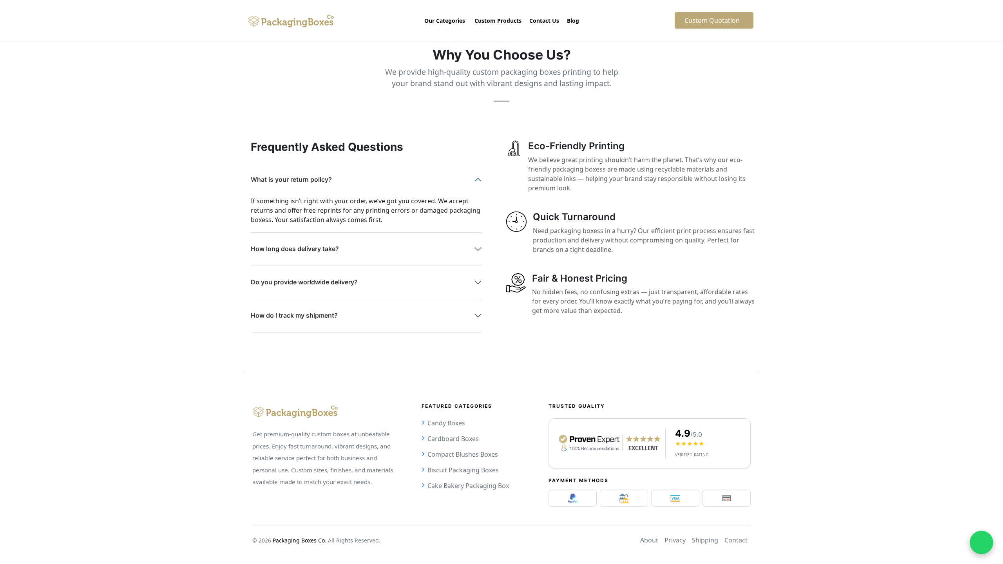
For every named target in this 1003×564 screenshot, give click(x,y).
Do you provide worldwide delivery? (304, 282)
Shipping (705, 540)
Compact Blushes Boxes (462, 454)
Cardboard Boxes (453, 438)
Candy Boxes (446, 423)
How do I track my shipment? (294, 315)
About (649, 540)
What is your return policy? (291, 179)
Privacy (675, 540)
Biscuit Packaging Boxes (463, 470)
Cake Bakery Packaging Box (468, 485)
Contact (736, 540)
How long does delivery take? (295, 249)
